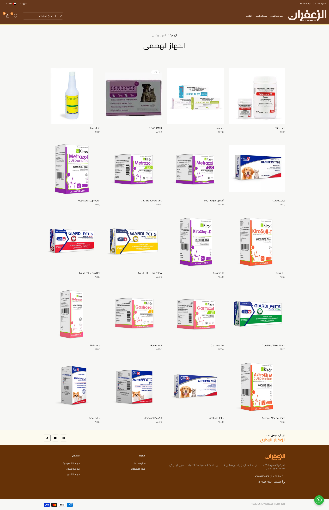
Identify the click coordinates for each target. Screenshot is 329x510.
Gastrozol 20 (217, 345)
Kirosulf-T (280, 273)
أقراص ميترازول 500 (214, 200)
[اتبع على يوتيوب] (55, 438)
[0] (15, 16)
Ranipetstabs (278, 200)
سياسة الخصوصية (71, 463)
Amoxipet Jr (94, 418)
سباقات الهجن (276, 15)
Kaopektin (95, 128)
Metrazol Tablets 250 (151, 200)
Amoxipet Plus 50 (153, 418)
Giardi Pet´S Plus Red (89, 273)
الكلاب (249, 15)
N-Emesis (95, 345)
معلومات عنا (320, 3)
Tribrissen (280, 128)
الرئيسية (174, 35)
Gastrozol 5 (156, 345)
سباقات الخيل (261, 15)
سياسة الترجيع (73, 474)
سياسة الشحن (73, 469)
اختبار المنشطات (305, 3)
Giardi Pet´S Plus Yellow (150, 273)
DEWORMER (155, 128)
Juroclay (220, 128)
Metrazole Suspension (89, 200)
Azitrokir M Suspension (273, 418)
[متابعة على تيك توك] (47, 438)
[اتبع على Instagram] (63, 438)
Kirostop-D (218, 273)
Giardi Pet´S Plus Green (273, 345)
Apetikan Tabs (216, 418)
